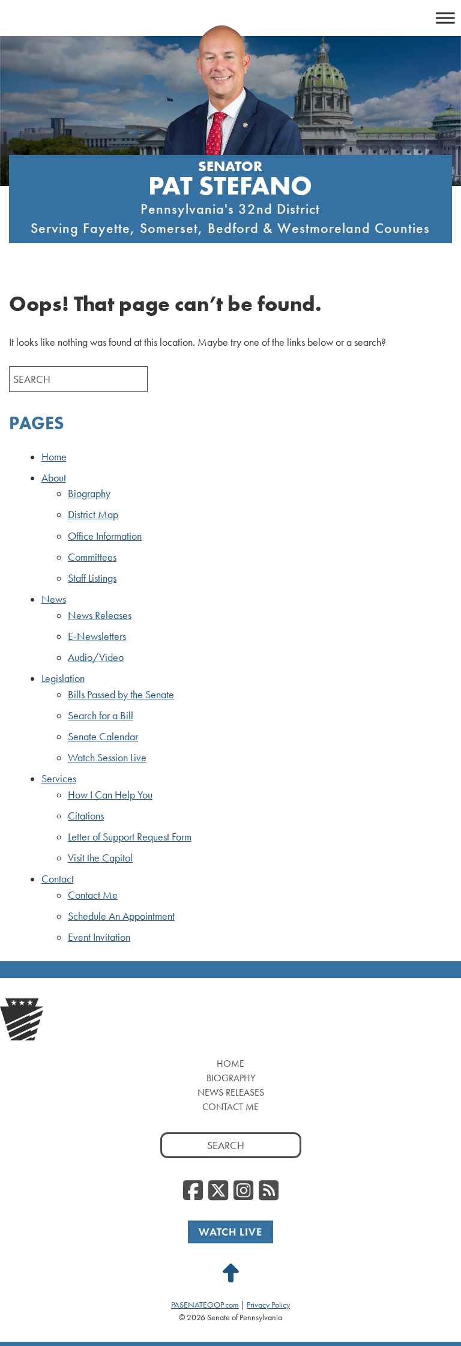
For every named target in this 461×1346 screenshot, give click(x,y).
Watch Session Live (107, 757)
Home (54, 456)
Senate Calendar (103, 736)
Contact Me (93, 895)
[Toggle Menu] (445, 17)
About (53, 477)
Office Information (105, 536)
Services (58, 778)
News (53, 599)
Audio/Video (96, 657)
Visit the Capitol (100, 858)
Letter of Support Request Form (129, 837)
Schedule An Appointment (121, 916)
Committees (92, 557)
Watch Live (230, 1232)
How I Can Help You (110, 794)
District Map (93, 514)
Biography (89, 493)
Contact (57, 879)
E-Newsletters (97, 636)
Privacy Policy (268, 1304)
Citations (86, 815)
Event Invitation (99, 937)
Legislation (63, 678)
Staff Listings (92, 578)
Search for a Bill (100, 715)
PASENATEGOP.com (205, 1304)
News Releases (99, 615)
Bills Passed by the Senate (121, 694)
